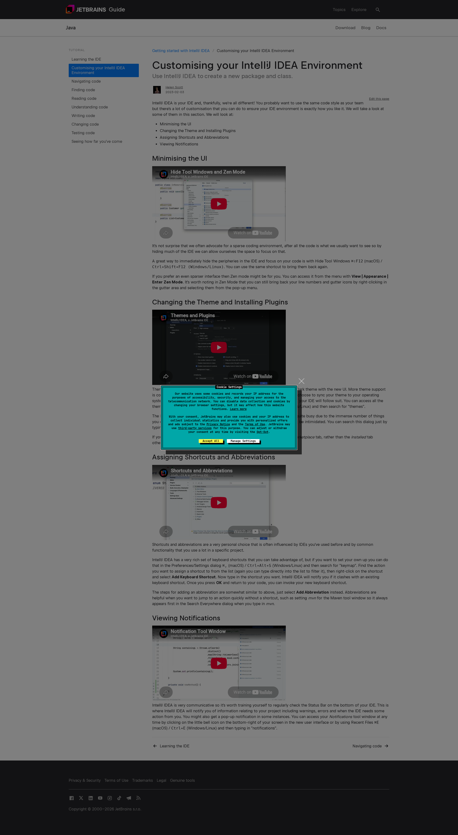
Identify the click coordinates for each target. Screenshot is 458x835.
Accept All (211, 441)
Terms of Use (255, 424)
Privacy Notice (218, 424)
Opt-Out (262, 432)
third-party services (195, 428)
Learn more (238, 409)
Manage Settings (243, 441)
